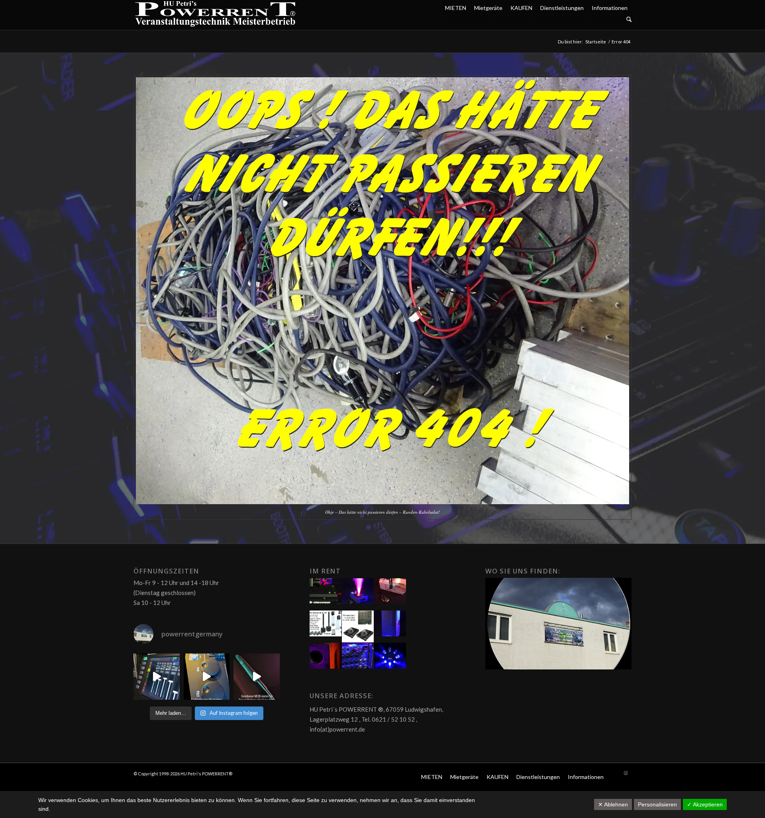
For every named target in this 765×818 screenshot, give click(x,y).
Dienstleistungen (562, 7)
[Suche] (629, 19)
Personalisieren (657, 804)
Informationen (610, 7)
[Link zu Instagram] (626, 773)
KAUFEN (521, 7)
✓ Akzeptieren (705, 804)
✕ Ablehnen (613, 804)
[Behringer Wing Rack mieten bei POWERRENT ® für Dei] (156, 677)
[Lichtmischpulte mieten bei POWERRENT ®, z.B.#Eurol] (207, 677)
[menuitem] (536, 19)
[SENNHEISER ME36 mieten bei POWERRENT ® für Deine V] (256, 677)
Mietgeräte (488, 7)
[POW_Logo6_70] (215, 15)
